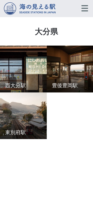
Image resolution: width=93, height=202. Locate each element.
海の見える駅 (30, 8)
